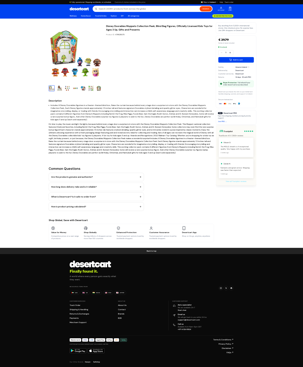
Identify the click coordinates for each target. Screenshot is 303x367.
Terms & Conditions (223, 339)
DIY (122, 16)
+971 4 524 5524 (184, 329)
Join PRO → (222, 121)
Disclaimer (227, 348)
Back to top (151, 251)
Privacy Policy (226, 344)
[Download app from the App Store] (96, 350)
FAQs (230, 352)
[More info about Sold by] (249, 67)
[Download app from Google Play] (78, 350)
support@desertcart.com (189, 320)
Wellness (73, 16)
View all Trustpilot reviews (236, 181)
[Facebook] (231, 288)
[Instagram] (221, 288)
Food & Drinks (100, 16)
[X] (226, 288)
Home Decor (86, 16)
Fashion (114, 16)
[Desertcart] (79, 8)
